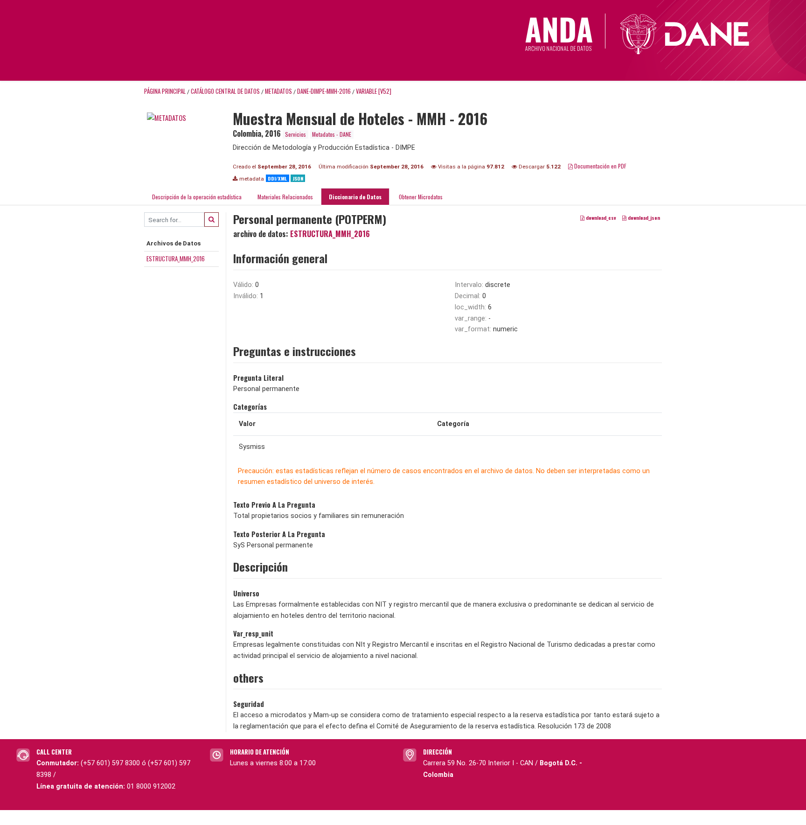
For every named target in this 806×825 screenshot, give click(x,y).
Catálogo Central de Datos (225, 91)
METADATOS (278, 91)
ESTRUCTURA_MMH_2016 (175, 258)
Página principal (165, 91)
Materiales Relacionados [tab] (285, 197)
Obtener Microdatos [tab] (420, 197)
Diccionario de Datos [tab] (355, 197)
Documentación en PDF (599, 166)
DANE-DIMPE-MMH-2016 (324, 91)
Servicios (295, 134)
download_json (643, 218)
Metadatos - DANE (331, 134)
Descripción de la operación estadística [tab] (197, 197)
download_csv (600, 218)
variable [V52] (373, 91)
